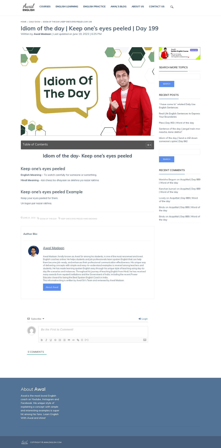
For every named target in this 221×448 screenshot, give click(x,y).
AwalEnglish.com (52, 442)
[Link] (78, 340)
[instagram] (195, 442)
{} (82, 340)
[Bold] (41, 340)
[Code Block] (73, 340)
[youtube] (199, 442)
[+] (86, 340)
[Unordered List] (64, 340)
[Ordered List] (60, 340)
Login (144, 318)
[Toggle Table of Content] (147, 145)
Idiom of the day (48, 219)
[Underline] (51, 340)
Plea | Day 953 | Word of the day (176, 122)
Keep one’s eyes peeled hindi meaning (79, 219)
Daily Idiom (34, 22)
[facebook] (190, 442)
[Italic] (46, 340)
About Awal (52, 287)
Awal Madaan (43, 34)
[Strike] (55, 340)
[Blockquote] (69, 340)
